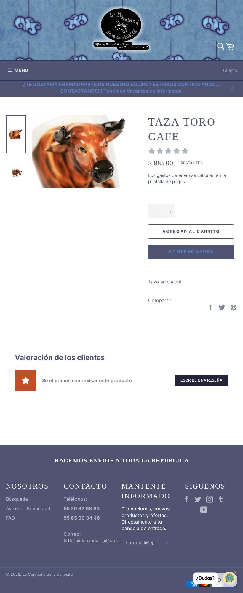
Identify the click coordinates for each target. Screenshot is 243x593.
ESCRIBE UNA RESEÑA (201, 380)
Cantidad (157, 197)
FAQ (10, 518)
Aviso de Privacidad (28, 508)
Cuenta (230, 70)
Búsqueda (17, 499)
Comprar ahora (191, 251)
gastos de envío (173, 175)
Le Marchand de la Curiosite (48, 574)
